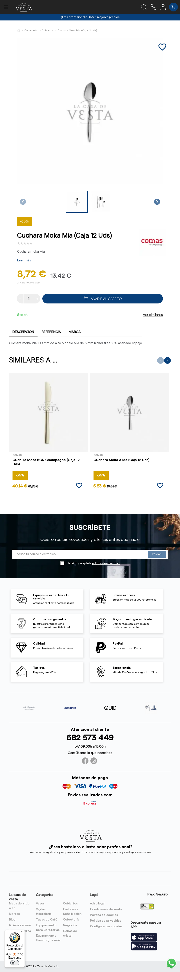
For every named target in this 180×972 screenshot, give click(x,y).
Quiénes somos (20, 925)
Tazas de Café (46, 919)
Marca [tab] (75, 332)
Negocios (70, 925)
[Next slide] (157, 202)
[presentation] (160, 360)
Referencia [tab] (51, 332)
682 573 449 (90, 738)
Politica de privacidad (106, 920)
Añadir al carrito (106, 298)
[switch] (14, 962)
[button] (77, 202)
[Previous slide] (23, 202)
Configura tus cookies (106, 926)
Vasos (40, 903)
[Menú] (22, 932)
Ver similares (153, 315)
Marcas (14, 913)
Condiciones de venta (106, 909)
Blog (12, 919)
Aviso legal (97, 903)
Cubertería (71, 919)
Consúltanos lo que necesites (90, 753)
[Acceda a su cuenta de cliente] (164, 7)
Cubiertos (70, 903)
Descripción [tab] (23, 332)
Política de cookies (104, 915)
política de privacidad (106, 563)
